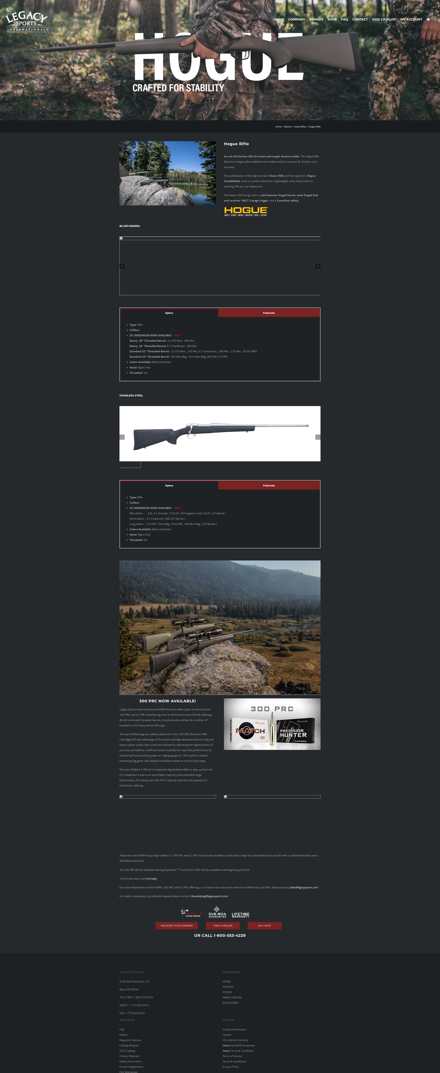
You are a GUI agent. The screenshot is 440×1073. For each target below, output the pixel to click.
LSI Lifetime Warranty (235, 1040)
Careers (227, 1034)
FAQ (121, 1029)
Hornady (151, 878)
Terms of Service (232, 1056)
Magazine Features (130, 1040)
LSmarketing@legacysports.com (209, 896)
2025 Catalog (127, 1050)
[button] (122, 266)
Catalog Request (128, 1045)
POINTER (228, 986)
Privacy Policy (231, 1066)
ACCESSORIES (230, 1002)
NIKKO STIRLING (232, 997)
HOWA (226, 981)
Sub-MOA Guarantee (239, 1045)
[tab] (169, 312)
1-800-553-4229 (230, 935)
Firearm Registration (131, 1066)
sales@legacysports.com (303, 887)
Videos (123, 1034)
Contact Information (234, 1029)
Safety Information (130, 1061)
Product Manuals (129, 1056)
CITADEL (227, 992)
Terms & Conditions (238, 1050)
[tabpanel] (220, 349)
